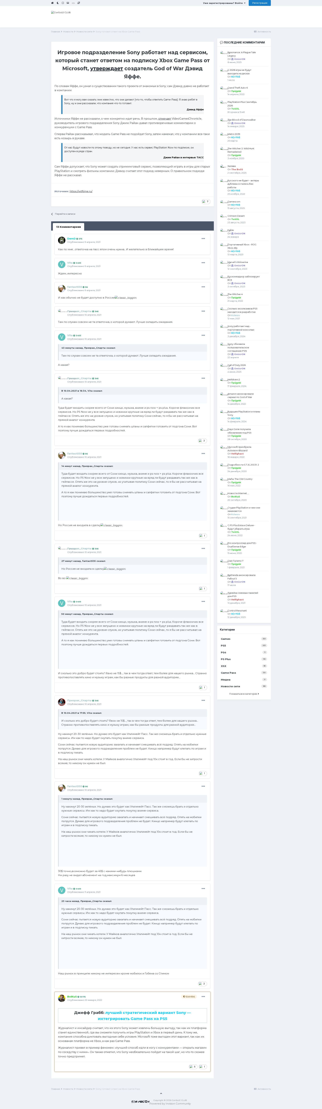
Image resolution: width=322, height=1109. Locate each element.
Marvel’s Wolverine (238, 262)
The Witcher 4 (235, 294)
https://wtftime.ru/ (81, 191)
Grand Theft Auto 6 (238, 87)
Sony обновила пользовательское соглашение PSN (238, 347)
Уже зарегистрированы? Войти (223, 3)
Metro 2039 (234, 134)
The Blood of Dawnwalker (242, 119)
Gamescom (234, 201)
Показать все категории (243, 693)
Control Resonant (237, 610)
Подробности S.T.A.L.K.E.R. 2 (243, 464)
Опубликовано (83, 242)
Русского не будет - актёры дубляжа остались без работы (243, 184)
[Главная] (52, 3)
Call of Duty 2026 (237, 365)
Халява (232, 166)
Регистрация (259, 3)
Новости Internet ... (238, 493)
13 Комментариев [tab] (68, 226)
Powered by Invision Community (170, 1103)
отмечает (164, 118)
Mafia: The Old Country (240, 479)
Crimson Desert (236, 215)
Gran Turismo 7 (235, 560)
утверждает (106, 68)
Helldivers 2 (234, 379)
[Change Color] (73, 3)
